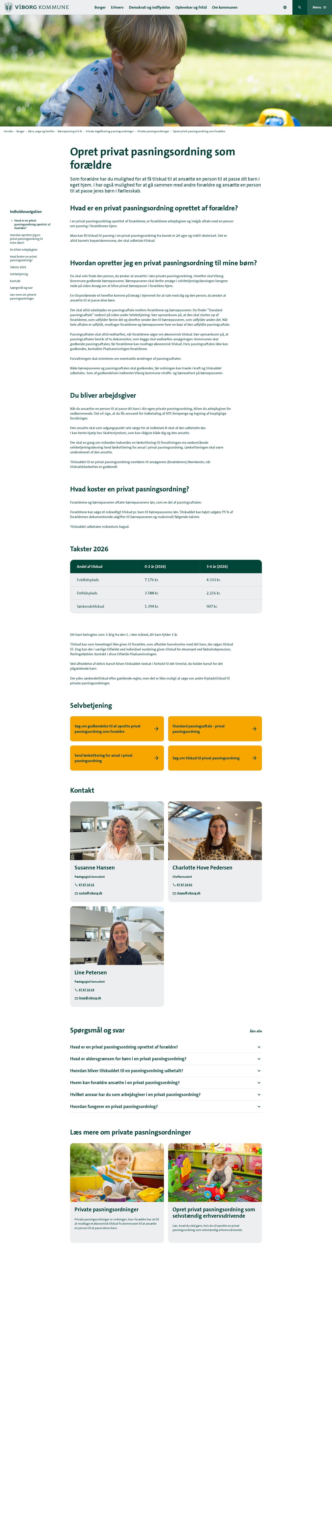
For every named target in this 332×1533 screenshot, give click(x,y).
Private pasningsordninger (153, 131)
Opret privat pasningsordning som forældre (199, 131)
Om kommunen (224, 7)
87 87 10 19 (86, 990)
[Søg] (299, 7)
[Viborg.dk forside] (36, 7)
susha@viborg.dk (90, 893)
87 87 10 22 (86, 885)
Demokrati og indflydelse (149, 7)
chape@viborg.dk (188, 893)
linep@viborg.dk (90, 998)
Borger (100, 7)
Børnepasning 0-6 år (70, 131)
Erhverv (117, 7)
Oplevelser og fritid (191, 7)
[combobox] (285, 7)
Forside (8, 131)
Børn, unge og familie (41, 131)
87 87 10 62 (184, 885)
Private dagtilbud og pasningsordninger (110, 131)
